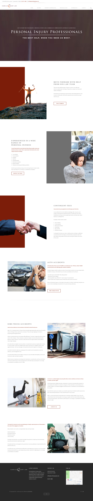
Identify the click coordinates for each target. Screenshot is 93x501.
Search (90, 8)
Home (32, 7)
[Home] (9, 4)
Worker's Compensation (50, 7)
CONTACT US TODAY (17, 173)
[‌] (83, 491)
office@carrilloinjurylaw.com (33, 1)
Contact (84, 7)
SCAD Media (30, 491)
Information (74, 7)
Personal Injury (63, 7)
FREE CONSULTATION (54, 290)
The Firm (39, 7)
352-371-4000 (24, 1)
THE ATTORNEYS (60, 103)
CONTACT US (54, 406)
